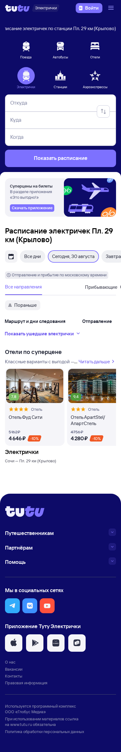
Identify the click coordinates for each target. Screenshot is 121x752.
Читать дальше (94, 362)
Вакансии (13, 669)
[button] (12, 605)
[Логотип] (17, 8)
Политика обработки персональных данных (44, 731)
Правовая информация (26, 682)
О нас (10, 661)
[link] (32, 208)
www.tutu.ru (21, 724)
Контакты (13, 675)
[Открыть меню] (111, 8)
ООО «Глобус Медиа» (25, 711)
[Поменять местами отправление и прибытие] (103, 111)
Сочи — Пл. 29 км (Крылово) (30, 460)
